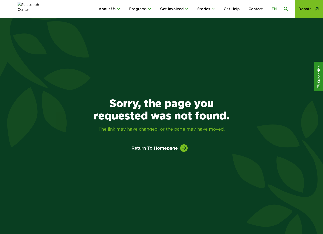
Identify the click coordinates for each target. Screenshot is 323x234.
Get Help (232, 8)
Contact (256, 8)
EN (274, 8)
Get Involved (172, 8)
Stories (203, 8)
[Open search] (286, 9)
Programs (138, 8)
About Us (107, 8)
